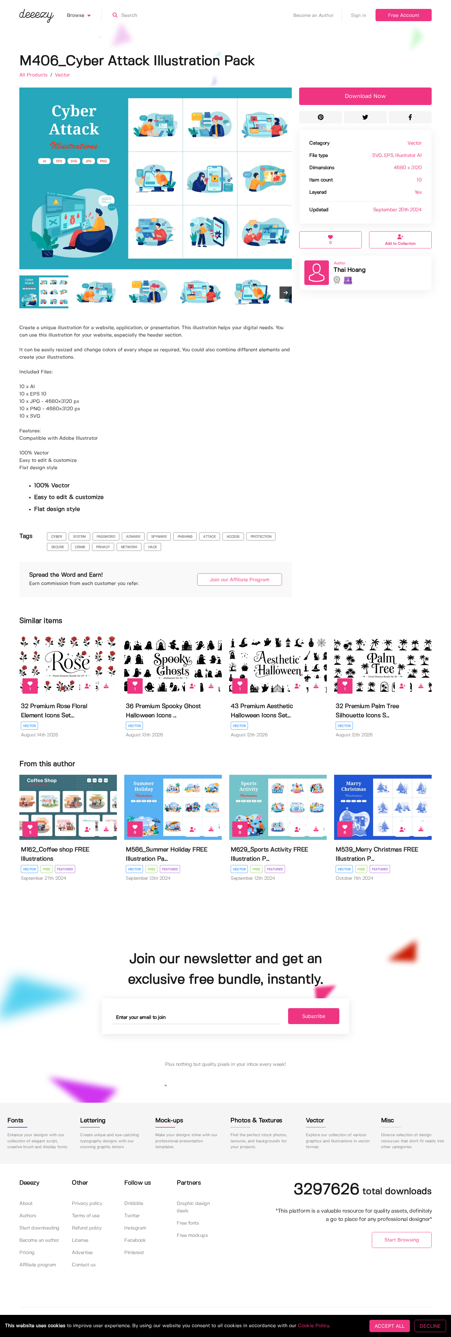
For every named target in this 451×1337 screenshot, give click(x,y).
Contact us (83, 1265)
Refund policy (87, 1228)
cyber (56, 536)
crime (80, 547)
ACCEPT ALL (390, 1326)
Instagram (135, 1228)
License (80, 1240)
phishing (185, 536)
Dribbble (133, 1203)
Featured (65, 869)
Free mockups (192, 1235)
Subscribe (313, 1016)
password (106, 536)
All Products (34, 75)
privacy (103, 547)
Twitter (132, 1216)
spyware (159, 536)
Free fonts (188, 1223)
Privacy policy (87, 1203)
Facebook (135, 1240)
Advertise (82, 1252)
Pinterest (134, 1252)
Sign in (358, 16)
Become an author (39, 1240)
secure (57, 547)
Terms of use (85, 1216)
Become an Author (313, 16)
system (79, 536)
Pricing (27, 1252)
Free (46, 869)
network (129, 547)
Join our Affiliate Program (239, 580)
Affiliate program (37, 1265)
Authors (27, 1216)
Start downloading (39, 1228)
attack (209, 536)
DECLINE (430, 1326)
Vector (62, 75)
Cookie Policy (313, 1325)
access (233, 536)
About (26, 1203)
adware (133, 536)
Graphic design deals (193, 1207)
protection (261, 536)
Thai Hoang (349, 270)
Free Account (403, 15)
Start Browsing (401, 1240)
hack (152, 547)
